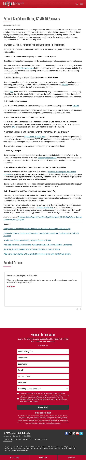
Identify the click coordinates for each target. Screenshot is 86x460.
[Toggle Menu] (81, 4)
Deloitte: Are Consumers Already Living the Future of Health (27, 240)
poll (11, 92)
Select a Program (25, 352)
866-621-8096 (45, 412)
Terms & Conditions (22, 439)
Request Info (43, 457)
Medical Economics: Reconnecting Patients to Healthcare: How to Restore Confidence (37, 245)
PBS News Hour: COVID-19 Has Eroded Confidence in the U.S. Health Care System (37, 254)
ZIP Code (22, 382)
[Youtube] (77, 433)
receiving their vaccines (47, 158)
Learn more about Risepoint (53, 423)
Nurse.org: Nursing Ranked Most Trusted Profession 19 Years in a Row (31, 249)
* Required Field (43, 346)
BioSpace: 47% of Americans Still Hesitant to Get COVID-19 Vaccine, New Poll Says (36, 229)
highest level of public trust (34, 137)
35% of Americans (26, 68)
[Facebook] (66, 433)
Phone (28, 376)
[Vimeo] (81, 433)
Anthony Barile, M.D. (45, 207)
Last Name (22, 364)
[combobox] (43, 351)
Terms (36, 401)
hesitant (65, 85)
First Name (23, 358)
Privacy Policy (8, 439)
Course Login (36, 439)
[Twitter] (70, 433)
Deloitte (76, 106)
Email (20, 370)
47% (13, 127)
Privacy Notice (41, 423)
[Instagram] (73, 433)
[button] (76, 4)
